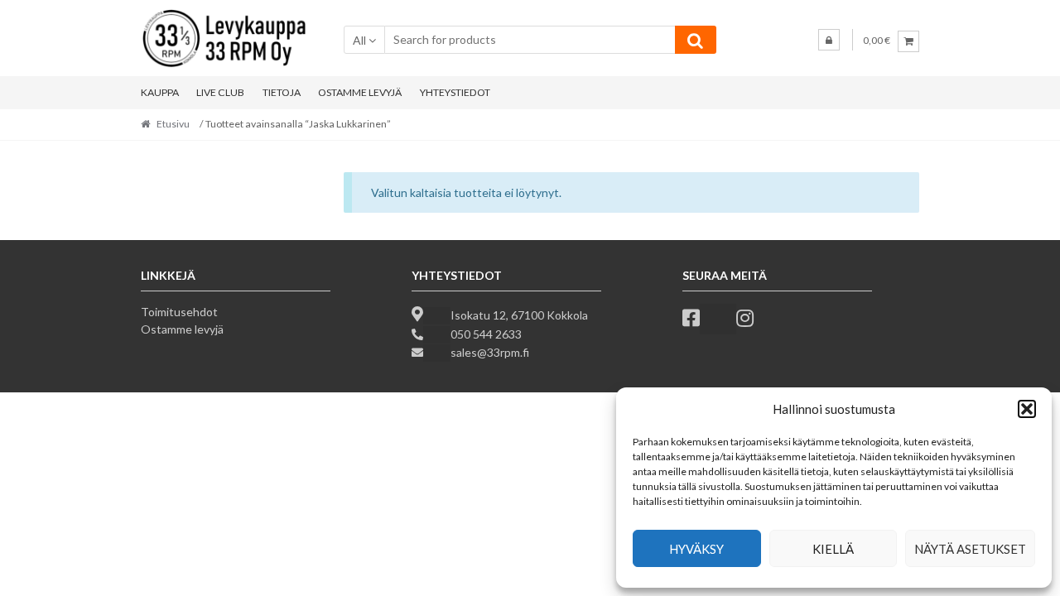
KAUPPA (160, 92)
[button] (1027, 409)
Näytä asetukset (970, 548)
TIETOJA (282, 92)
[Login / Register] (829, 39)
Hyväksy (696, 548)
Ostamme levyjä (182, 329)
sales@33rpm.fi (489, 352)
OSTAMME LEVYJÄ (360, 92)
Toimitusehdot (179, 312)
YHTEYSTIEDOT (455, 92)
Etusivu (173, 124)
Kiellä (833, 548)
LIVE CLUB (220, 92)
